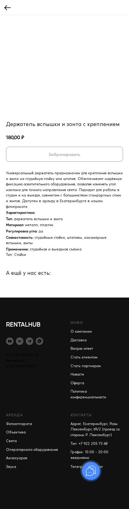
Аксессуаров (16, 458)
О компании (81, 332)
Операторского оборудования (32, 450)
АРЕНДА (14, 414)
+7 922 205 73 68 (93, 444)
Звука (11, 467)
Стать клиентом (84, 357)
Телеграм (78, 467)
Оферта (77, 383)
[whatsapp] (39, 341)
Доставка (78, 340)
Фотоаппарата (19, 424)
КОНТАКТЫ (81, 414)
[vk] (19, 341)
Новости (77, 374)
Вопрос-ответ (81, 349)
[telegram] (29, 341)
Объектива (16, 432)
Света (11, 441)
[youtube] (10, 341)
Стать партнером (85, 366)
